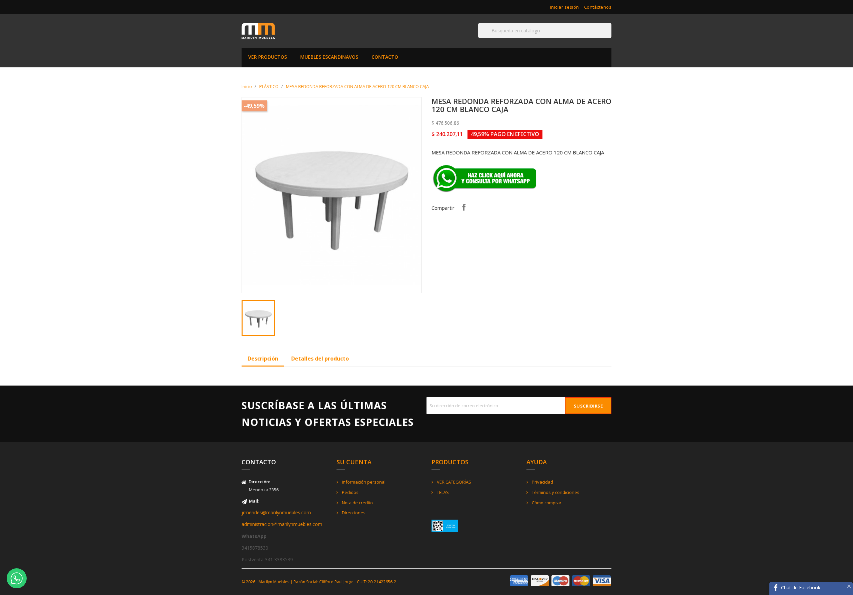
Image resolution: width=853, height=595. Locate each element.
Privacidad (542, 482)
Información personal (363, 482)
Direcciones (353, 513)
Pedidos (350, 492)
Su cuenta (354, 462)
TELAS (442, 492)
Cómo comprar (546, 503)
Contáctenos (598, 7)
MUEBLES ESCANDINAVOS (329, 57)
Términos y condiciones (555, 492)
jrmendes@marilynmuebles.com (276, 512)
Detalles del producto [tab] (320, 358)
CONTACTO (385, 57)
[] (609, 37)
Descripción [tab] (263, 358)
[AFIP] (444, 525)
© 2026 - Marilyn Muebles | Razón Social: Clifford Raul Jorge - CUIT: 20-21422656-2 (319, 582)
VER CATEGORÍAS (453, 482)
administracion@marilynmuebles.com (282, 524)
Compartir (463, 207)
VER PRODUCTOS (267, 57)
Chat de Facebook (800, 587)
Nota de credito (357, 503)
